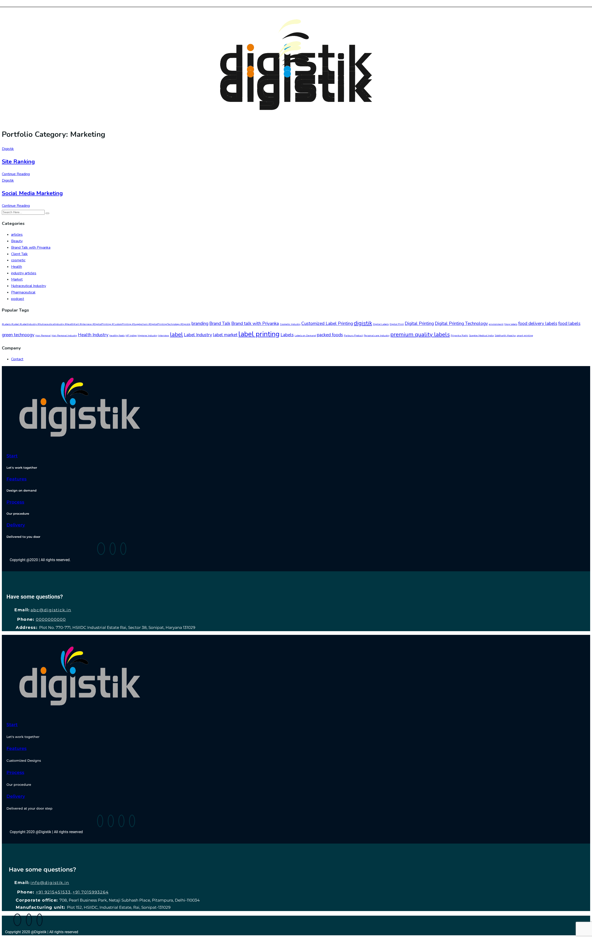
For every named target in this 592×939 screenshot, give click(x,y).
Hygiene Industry (147, 335)
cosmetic (18, 260)
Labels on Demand (305, 335)
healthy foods (117, 335)
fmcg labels (510, 324)
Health (16, 266)
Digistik (8, 148)
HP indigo (131, 335)
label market (225, 335)
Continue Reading (16, 174)
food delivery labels (537, 324)
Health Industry (93, 335)
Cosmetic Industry (290, 324)
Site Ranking (18, 161)
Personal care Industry (376, 335)
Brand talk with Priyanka (255, 324)
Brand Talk (219, 324)
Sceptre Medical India (481, 335)
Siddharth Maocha (505, 335)
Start (12, 456)
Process (15, 502)
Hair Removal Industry (64, 335)
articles (17, 234)
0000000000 (51, 619)
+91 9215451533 (53, 892)
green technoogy (18, 335)
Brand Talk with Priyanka (30, 247)
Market (17, 279)
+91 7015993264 (91, 892)
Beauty (17, 241)
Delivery (15, 525)
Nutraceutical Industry (28, 285)
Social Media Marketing (32, 193)
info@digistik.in (50, 882)
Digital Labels (381, 324)
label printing (259, 334)
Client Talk (19, 254)
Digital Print (397, 324)
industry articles (23, 273)
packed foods (330, 335)
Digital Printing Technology (461, 324)
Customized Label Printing (327, 324)
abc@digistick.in (51, 610)
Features (16, 479)
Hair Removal (43, 335)
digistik (363, 323)
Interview (163, 335)
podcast (17, 298)
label (176, 334)
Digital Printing (419, 324)
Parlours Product (353, 335)
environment (496, 324)
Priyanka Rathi (459, 335)
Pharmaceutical (23, 292)
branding (199, 324)
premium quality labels (420, 334)
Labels (287, 335)
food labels (569, 324)
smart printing (525, 335)
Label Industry (198, 335)
